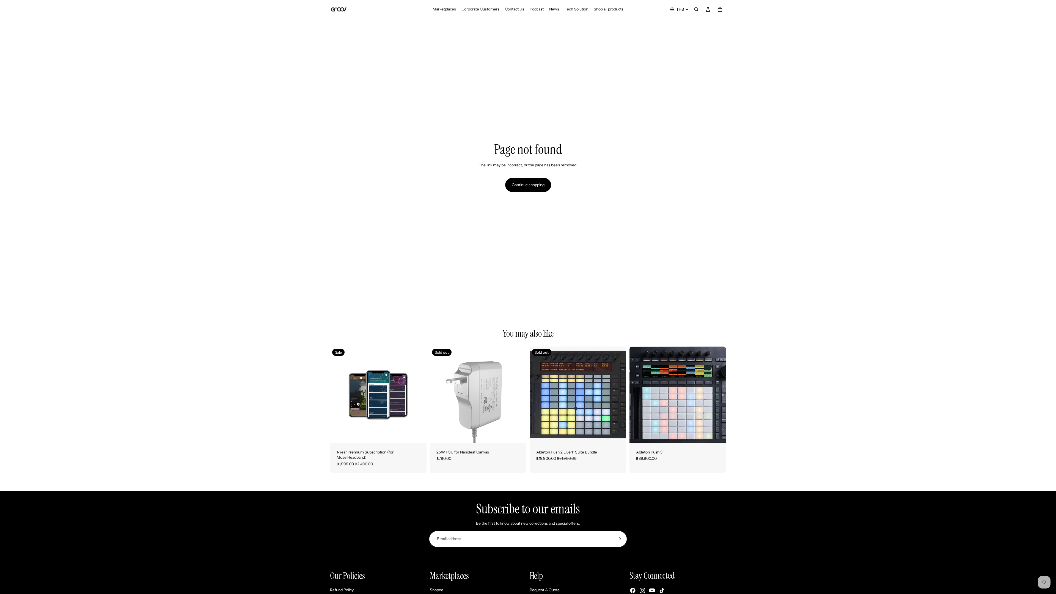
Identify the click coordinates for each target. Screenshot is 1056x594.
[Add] (418, 434)
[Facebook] (632, 590)
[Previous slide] (538, 395)
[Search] (696, 9)
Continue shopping (528, 184)
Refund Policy (342, 589)
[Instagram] (642, 590)
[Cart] (720, 9)
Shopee (436, 589)
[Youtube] (652, 590)
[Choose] (717, 434)
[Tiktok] (662, 590)
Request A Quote (545, 589)
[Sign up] (619, 539)
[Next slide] (618, 395)
